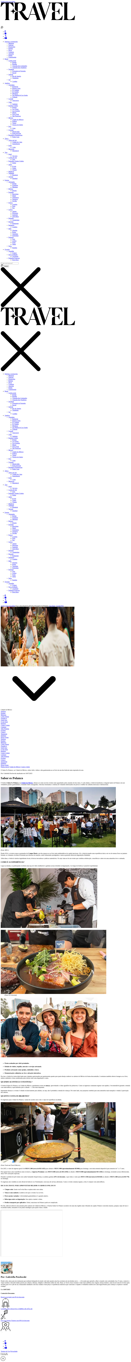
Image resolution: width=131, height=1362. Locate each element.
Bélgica (10, 189)
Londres (14, 227)
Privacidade (13, 1351)
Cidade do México (17, 119)
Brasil (6, 59)
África (6, 138)
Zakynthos (15, 216)
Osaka (14, 168)
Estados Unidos (13, 106)
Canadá (10, 99)
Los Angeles (16, 111)
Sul (9, 80)
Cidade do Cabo (17, 142)
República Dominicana (15, 135)
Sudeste (10, 74)
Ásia (6, 152)
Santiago (15, 104)
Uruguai (10, 130)
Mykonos (15, 213)
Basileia (14, 248)
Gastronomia (12, 57)
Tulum (14, 123)
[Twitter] (6, 36)
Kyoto (14, 166)
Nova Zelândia (12, 254)
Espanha (11, 192)
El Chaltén (15, 92)
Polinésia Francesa (14, 258)
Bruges (14, 190)
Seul (13, 159)
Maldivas (11, 171)
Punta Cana (15, 137)
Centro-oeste (12, 60)
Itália (9, 229)
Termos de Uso (5, 1351)
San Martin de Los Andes (20, 95)
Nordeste (11, 69)
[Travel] (38, 25)
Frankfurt (15, 185)
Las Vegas (15, 109)
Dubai (14, 163)
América (7, 83)
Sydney (14, 253)
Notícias (10, 45)
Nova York (15, 114)
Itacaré (14, 73)
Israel (10, 154)
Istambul (14, 178)
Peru (9, 126)
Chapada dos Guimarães (19, 66)
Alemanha (11, 182)
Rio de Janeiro (16, 76)
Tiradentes (15, 78)
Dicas (10, 50)
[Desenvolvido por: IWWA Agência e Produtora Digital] (4, 1355)
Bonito (14, 62)
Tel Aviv (14, 156)
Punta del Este (16, 133)
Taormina (15, 234)
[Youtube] (6, 38)
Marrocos (11, 149)
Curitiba (14, 81)
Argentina (11, 85)
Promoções (11, 47)
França (10, 203)
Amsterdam (15, 220)
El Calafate (15, 90)
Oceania (7, 249)
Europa (7, 180)
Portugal (11, 237)
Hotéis (10, 55)
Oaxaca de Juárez (17, 125)
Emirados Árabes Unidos (16, 161)
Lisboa (14, 241)
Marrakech (15, 151)
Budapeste (15, 223)
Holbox (14, 121)
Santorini (15, 215)
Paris (13, 206)
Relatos (10, 48)
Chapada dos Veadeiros (19, 67)
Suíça (10, 246)
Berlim (14, 183)
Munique (15, 187)
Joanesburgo (16, 144)
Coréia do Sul (12, 157)
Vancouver (15, 100)
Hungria (10, 222)
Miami (14, 112)
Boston (14, 107)
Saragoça (15, 199)
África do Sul (12, 140)
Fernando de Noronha (19, 71)
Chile (10, 102)
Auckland (15, 256)
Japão (10, 164)
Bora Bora (15, 260)
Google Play (60, 606)
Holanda (11, 218)
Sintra (14, 244)
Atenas (14, 211)
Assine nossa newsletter (8, 1)
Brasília (14, 64)
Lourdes (14, 204)
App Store (52, 606)
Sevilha (14, 201)
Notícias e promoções (11, 41)
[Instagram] (5, 34)
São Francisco (16, 116)
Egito (10, 145)
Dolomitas (15, 235)
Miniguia (11, 43)
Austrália (11, 251)
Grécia (10, 209)
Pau (13, 208)
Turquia (10, 177)
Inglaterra (11, 225)
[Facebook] (5, 32)
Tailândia (11, 173)
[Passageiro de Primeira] (10, 1338)
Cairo (14, 147)
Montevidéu (16, 132)
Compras (11, 52)
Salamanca (15, 197)
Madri (14, 196)
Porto (14, 242)
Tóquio (14, 170)
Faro (13, 239)
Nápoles (14, 230)
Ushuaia (14, 97)
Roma (14, 232)
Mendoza (15, 93)
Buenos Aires (16, 88)
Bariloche (15, 86)
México (10, 118)
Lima (13, 128)
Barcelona (15, 194)
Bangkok (15, 175)
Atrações (11, 54)
